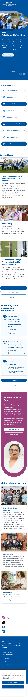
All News (14, 288)
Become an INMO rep (14, 429)
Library (14, 385)
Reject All (12, 686)
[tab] (12, 71)
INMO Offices (9, 654)
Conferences (8, 664)
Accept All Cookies (12, 682)
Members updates (13, 293)
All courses (14, 380)
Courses (7, 658)
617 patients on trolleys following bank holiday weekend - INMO (11, 262)
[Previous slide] (20, 74)
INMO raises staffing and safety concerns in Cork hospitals (12, 178)
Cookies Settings (13, 691)
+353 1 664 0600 (8, 652)
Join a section (14, 434)
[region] (13, 682)
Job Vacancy (7, 224)
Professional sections (10, 667)
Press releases (14, 297)
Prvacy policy (12, 678)
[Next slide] (24, 74)
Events (6, 661)
